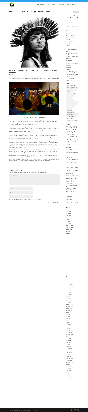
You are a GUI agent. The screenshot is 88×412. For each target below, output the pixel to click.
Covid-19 (68, 39)
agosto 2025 (69, 233)
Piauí (73, 106)
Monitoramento (14, 14)
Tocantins (68, 120)
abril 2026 (68, 217)
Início (37, 4)
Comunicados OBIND (70, 37)
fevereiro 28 (68, 404)
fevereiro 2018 (69, 376)
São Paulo (72, 118)
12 (70, 23)
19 (70, 24)
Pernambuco (69, 106)
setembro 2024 (69, 251)
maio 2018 (68, 370)
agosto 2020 (69, 336)
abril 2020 (68, 344)
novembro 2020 (69, 330)
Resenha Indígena (70, 78)
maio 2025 (68, 239)
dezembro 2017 (69, 380)
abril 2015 (68, 396)
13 (72, 23)
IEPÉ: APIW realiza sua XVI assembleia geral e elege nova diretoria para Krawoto (72, 138)
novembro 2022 (69, 282)
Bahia (77, 87)
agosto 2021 (69, 312)
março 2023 (68, 274)
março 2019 (68, 356)
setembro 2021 (69, 310)
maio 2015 (68, 394)
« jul (67, 30)
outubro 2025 (69, 229)
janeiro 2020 (68, 350)
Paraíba (72, 104)
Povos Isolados (69, 108)
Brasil (71, 89)
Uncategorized (69, 80)
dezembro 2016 (69, 392)
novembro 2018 (69, 358)
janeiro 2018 (68, 378)
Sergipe (68, 118)
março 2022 (68, 298)
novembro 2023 (69, 259)
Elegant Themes (19, 410)
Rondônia (76, 114)
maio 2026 (68, 215)
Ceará (72, 91)
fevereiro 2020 (69, 348)
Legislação (68, 67)
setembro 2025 (69, 231)
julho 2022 (68, 290)
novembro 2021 (69, 306)
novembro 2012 (69, 402)
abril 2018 (68, 372)
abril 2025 (68, 241)
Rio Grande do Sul (70, 114)
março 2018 (68, 374)
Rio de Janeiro (69, 110)
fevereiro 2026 (69, 221)
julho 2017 (68, 388)
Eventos (49, 4)
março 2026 (68, 219)
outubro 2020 (69, 332)
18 (68, 24)
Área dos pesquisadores (71, 4)
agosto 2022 (69, 288)
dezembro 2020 (69, 328)
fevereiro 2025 (69, 243)
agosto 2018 (69, 364)
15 (76, 23)
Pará (75, 104)
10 (67, 23)
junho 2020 (68, 340)
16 (77, 23)
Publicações (54, 4)
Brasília (68, 91)
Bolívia (68, 89)
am (74, 85)
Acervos (61, 4)
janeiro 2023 (68, 278)
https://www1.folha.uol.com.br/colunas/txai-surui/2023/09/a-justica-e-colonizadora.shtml (30, 163)
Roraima (68, 116)
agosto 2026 (69, 209)
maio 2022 (68, 294)
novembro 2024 (69, 247)
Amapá (68, 87)
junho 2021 (68, 316)
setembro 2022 (69, 286)
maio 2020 (68, 342)
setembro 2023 (69, 263)
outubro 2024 (69, 249)
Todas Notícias (74, 120)
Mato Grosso (69, 97)
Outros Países (75, 102)
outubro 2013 (69, 398)
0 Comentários (32, 14)
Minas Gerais (69, 102)
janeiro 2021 (68, 326)
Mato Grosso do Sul (70, 100)
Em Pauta (68, 43)
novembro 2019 (69, 352)
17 (67, 24)
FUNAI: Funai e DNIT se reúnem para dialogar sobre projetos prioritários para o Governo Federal (72, 162)
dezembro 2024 (69, 245)
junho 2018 (68, 368)
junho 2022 (68, 292)
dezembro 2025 (69, 225)
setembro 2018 (69, 362)
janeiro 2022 (68, 302)
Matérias (26, 14)
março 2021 (68, 322)
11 (68, 23)
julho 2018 (68, 366)
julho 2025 (68, 235)
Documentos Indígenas (71, 41)
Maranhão (72, 95)
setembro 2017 (69, 386)
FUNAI (74, 93)
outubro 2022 (69, 284)
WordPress (34, 410)
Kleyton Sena (69, 183)
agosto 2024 (69, 253)
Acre (67, 85)
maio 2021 (68, 318)
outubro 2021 (69, 308)
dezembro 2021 (69, 304)
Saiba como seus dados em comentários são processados (40, 209)
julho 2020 (68, 338)
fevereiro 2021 (69, 324)
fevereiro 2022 (69, 300)
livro (56, 128)
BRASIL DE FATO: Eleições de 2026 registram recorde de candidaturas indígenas (72, 128)
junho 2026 (68, 213)
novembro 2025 (69, 227)
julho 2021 (68, 314)
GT (66, 47)
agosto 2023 (69, 265)
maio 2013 (68, 400)
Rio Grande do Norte (70, 112)
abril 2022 (68, 296)
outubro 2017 (69, 384)
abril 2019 (68, 354)
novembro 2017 (69, 382)
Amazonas (73, 87)
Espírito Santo (69, 93)
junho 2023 (68, 269)
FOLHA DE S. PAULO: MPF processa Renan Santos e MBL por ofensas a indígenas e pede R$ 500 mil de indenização (72, 144)
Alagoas (71, 85)
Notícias (42, 4)
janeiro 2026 (68, 223)
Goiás (68, 95)
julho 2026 (68, 211)
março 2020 (68, 346)
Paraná (68, 104)
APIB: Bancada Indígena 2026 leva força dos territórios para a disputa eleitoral (72, 133)
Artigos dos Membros (70, 35)
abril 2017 (68, 390)
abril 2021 (68, 320)
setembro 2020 (69, 334)
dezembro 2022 (69, 280)
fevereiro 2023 (69, 276)
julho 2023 (68, 267)
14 (74, 23)
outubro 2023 (69, 261)
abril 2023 (68, 273)
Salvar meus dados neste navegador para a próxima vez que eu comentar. (26, 199)
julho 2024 (68, 255)
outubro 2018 (69, 360)
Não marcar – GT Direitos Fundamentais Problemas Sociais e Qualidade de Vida (72, 73)
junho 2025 (68, 237)
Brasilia (75, 89)
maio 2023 (68, 271)
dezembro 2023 (69, 257)
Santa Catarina (73, 116)
